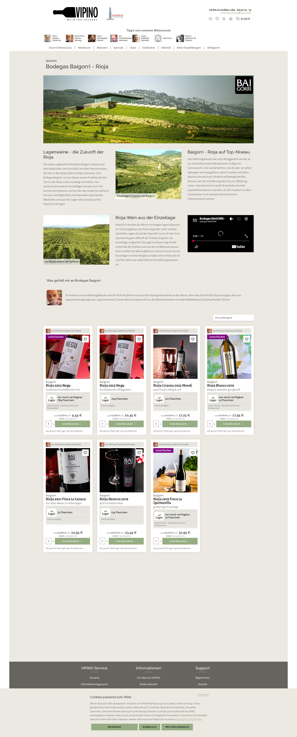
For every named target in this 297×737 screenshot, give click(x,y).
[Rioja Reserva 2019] (122, 470)
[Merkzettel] (217, 19)
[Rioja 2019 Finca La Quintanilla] (175, 470)
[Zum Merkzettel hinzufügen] (85, 339)
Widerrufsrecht (148, 684)
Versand (94, 677)
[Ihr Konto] (224, 19)
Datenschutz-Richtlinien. (189, 719)
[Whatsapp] (231, 19)
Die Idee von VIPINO (148, 677)
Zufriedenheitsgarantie (94, 684)
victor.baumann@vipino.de (235, 12)
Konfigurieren (149, 727)
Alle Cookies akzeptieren (177, 727)
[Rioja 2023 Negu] (68, 357)
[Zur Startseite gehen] (75, 14)
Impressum (203, 694)
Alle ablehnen (114, 727)
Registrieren (203, 677)
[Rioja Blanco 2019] (229, 357)
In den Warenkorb (70, 424)
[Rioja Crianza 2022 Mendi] (175, 357)
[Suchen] (210, 19)
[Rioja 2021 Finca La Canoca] (68, 470)
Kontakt (202, 684)
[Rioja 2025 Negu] (122, 357)
